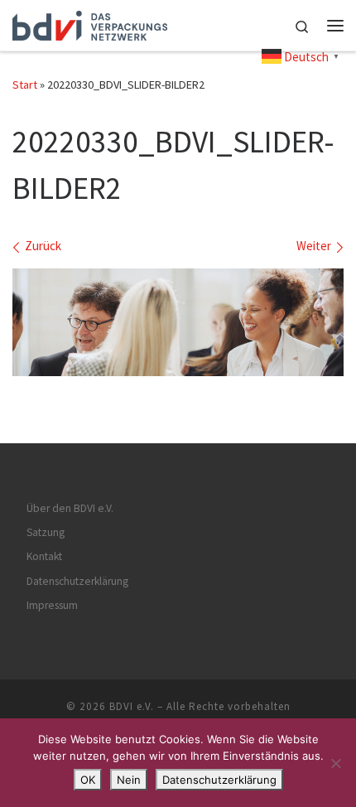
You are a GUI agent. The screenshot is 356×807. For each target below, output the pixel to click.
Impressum (52, 605)
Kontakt (44, 556)
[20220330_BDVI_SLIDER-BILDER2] (178, 322)
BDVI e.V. (131, 706)
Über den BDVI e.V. (69, 508)
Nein (129, 779)
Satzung (45, 532)
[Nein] (335, 763)
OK (87, 779)
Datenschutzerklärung (77, 581)
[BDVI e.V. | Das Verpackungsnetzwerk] (89, 23)
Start (24, 84)
